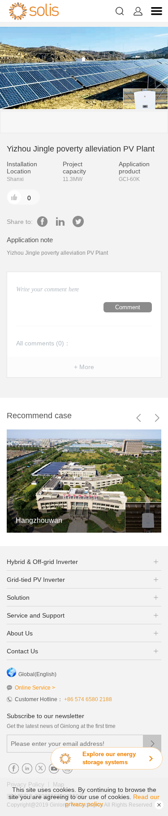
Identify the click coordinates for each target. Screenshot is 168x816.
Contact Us (22, 651)
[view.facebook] (42, 221)
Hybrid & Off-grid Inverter (42, 561)
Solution (18, 597)
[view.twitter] (78, 221)
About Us (20, 633)
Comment (127, 307)
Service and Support (36, 615)
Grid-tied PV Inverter (36, 579)
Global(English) (37, 674)
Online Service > (35, 688)
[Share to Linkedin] (60, 221)
